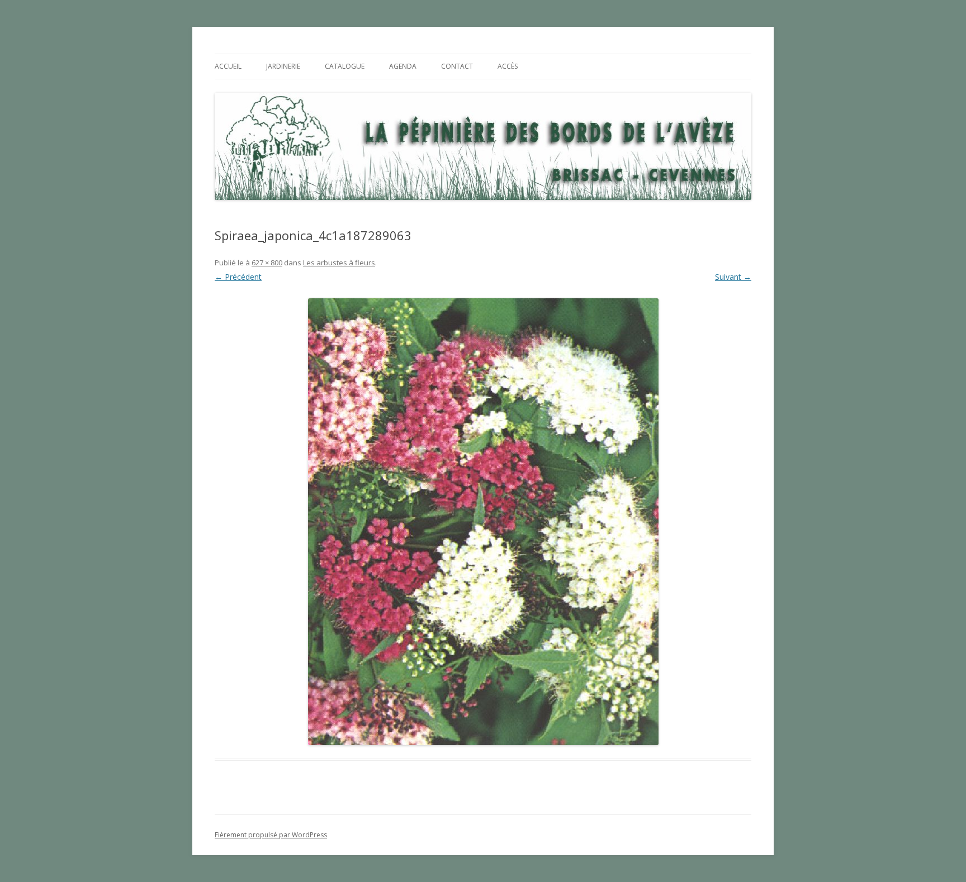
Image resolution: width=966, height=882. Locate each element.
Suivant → (733, 276)
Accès (508, 66)
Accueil (228, 66)
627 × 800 (267, 263)
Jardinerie (283, 66)
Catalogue (344, 66)
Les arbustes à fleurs (339, 263)
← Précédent (238, 276)
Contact (457, 66)
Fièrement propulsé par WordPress (271, 835)
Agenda (402, 66)
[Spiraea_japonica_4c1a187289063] (483, 521)
